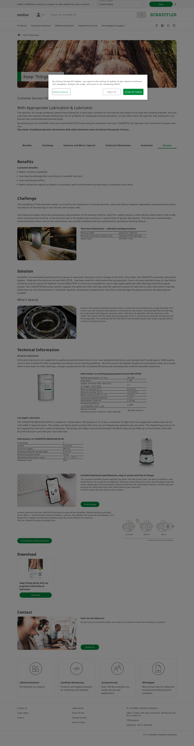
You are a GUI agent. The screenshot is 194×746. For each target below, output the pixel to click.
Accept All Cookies (133, 92)
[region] (97, 87)
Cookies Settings (60, 91)
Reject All (111, 92)
